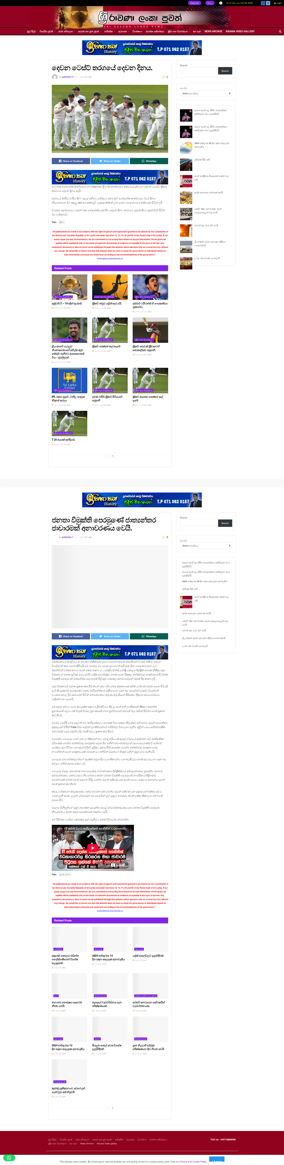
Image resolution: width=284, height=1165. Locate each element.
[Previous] (107, 455)
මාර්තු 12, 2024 (100, 1053)
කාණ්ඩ (183, 88)
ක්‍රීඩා (61, 222)
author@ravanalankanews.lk (110, 258)
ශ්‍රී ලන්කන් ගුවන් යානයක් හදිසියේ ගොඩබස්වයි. (204, 638)
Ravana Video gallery (240, 31)
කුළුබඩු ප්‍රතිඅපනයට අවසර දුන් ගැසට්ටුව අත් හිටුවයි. (68, 1090)
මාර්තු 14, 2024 (59, 967)
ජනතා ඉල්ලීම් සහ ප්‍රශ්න (145, 995)
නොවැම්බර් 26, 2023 (62, 405)
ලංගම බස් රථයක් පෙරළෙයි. (207, 258)
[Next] (112, 455)
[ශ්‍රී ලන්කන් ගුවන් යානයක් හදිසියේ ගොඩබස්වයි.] (186, 247)
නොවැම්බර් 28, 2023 (62, 307)
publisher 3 (67, 76)
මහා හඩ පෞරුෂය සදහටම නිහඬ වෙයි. (67, 1004)
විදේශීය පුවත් (46, 31)
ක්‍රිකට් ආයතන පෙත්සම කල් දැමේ (148, 398)
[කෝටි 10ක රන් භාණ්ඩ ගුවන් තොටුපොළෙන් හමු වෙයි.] (186, 214)
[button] (9, 1157)
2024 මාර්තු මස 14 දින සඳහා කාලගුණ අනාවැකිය (108, 957)
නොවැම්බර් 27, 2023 (142, 311)
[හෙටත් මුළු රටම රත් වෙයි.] (186, 230)
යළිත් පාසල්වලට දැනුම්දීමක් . (149, 955)
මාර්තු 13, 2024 (140, 960)
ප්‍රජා (56, 995)
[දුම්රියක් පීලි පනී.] (186, 165)
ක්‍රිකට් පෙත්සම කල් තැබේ (106, 346)
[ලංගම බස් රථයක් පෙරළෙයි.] (186, 263)
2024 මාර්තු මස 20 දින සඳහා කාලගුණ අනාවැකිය (204, 581)
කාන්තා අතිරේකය (155, 31)
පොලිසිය (58, 949)
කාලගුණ (98, 949)
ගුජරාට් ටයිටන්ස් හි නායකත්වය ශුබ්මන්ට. (150, 305)
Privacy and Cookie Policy (193, 1161)
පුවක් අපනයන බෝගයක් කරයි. (209, 192)
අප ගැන (197, 31)
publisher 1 (67, 537)
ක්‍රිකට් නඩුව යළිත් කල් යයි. (107, 303)
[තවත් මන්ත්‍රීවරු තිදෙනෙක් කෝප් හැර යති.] (186, 181)
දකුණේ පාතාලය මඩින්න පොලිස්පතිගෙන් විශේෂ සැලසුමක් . (65, 959)
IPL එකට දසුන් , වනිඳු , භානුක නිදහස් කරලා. (68, 398)
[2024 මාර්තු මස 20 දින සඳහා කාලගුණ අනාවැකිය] (186, 148)
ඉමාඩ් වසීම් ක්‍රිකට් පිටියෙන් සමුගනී (107, 398)
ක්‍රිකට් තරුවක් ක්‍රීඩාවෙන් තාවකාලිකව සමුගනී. (146, 348)
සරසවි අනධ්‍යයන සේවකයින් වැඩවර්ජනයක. (149, 1004)
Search (183, 65)
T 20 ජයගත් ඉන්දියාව (63, 439)
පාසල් (97, 1038)
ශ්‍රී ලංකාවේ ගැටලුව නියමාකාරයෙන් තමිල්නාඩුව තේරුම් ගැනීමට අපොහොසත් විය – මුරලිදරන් (68, 351)
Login (279, 2)
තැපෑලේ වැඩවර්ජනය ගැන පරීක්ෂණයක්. (107, 1004)
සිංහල (210, 3)
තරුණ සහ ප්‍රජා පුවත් (88, 31)
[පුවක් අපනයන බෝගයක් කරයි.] (186, 197)
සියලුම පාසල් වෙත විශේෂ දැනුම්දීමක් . (106, 1047)
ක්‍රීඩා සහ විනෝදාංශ (178, 31)
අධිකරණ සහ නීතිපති (104, 296)
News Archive (213, 31)
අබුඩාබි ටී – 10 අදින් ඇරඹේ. (67, 303)
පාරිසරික (108, 31)
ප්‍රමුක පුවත (64, 874)
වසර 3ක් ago (86, 76)
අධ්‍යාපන (122, 31)
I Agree (217, 1161)
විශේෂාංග (137, 31)
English (194, 3)
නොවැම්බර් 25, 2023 (102, 405)
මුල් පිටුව (31, 31)
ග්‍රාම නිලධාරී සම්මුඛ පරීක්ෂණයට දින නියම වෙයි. (149, 1047)
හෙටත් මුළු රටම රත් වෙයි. (206, 225)
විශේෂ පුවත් (100, 995)
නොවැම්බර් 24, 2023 (142, 405)
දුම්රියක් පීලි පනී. (202, 159)
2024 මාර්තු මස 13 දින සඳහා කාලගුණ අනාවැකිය (68, 1047)
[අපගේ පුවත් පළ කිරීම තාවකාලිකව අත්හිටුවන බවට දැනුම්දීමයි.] (186, 115)
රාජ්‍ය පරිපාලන (65, 31)
